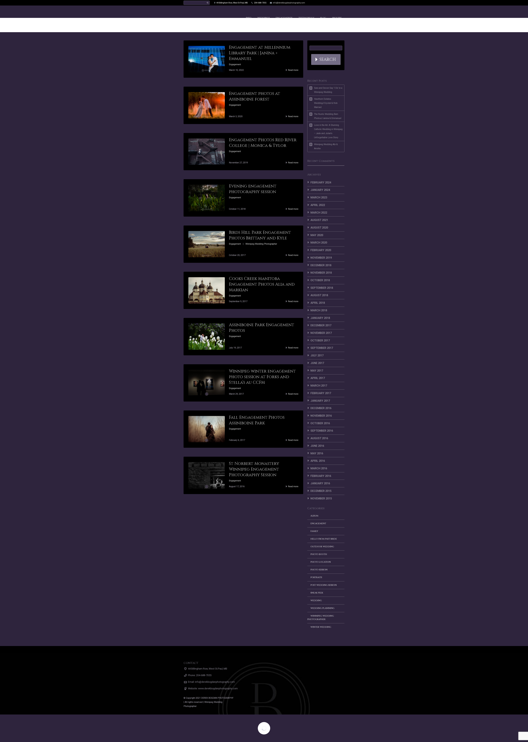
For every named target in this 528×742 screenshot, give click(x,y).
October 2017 (320, 340)
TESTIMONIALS (306, 13)
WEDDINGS (263, 13)
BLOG (323, 13)
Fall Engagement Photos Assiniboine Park (256, 420)
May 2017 (316, 370)
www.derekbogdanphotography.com (218, 688)
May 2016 (316, 453)
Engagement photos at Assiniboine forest (254, 96)
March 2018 (318, 310)
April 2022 (317, 205)
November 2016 (321, 415)
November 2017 (321, 333)
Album (314, 515)
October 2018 (320, 280)
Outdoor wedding (322, 546)
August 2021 (319, 220)
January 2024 (320, 190)
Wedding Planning (322, 608)
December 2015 (320, 491)
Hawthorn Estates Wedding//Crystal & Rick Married (326, 103)
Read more (292, 70)
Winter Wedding (320, 627)
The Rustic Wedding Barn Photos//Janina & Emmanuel (327, 116)
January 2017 (320, 400)
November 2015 (321, 498)
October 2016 (320, 423)
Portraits (316, 577)
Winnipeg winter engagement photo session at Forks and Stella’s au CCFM (262, 377)
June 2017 (317, 363)
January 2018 (320, 318)
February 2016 (320, 476)
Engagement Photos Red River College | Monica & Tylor (262, 142)
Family (314, 531)
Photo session (319, 569)
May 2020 (316, 235)
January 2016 (320, 483)
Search (327, 59)
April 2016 (317, 460)
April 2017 (317, 378)
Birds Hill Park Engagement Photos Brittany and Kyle (260, 235)
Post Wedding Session (323, 585)
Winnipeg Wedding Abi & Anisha (326, 146)
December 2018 (320, 265)
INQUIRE (337, 13)
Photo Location (320, 562)
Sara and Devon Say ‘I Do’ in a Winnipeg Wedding (328, 90)
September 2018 (321, 287)
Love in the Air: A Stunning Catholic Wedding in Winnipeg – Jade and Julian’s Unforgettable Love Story (328, 131)
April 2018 (317, 302)
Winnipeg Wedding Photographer (261, 244)
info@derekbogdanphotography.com (289, 3)
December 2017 (320, 325)
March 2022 (318, 212)
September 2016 (321, 430)
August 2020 (319, 227)
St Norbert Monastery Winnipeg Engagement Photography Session (254, 469)
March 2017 (318, 385)
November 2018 (321, 272)
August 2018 (319, 295)
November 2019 (321, 257)
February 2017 (320, 393)
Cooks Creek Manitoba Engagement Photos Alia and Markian (262, 284)
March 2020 (318, 242)
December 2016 (320, 408)
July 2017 (317, 355)
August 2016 (319, 438)
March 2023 (318, 197)
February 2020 (320, 250)
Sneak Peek (316, 592)
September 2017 (321, 348)
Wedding (316, 600)
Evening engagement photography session (252, 189)
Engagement (235, 64)
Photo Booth (318, 554)
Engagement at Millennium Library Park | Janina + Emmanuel (259, 53)
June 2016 (317, 445)
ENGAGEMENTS (284, 13)
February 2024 (320, 182)
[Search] (208, 3)
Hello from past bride (323, 538)
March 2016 (318, 468)
